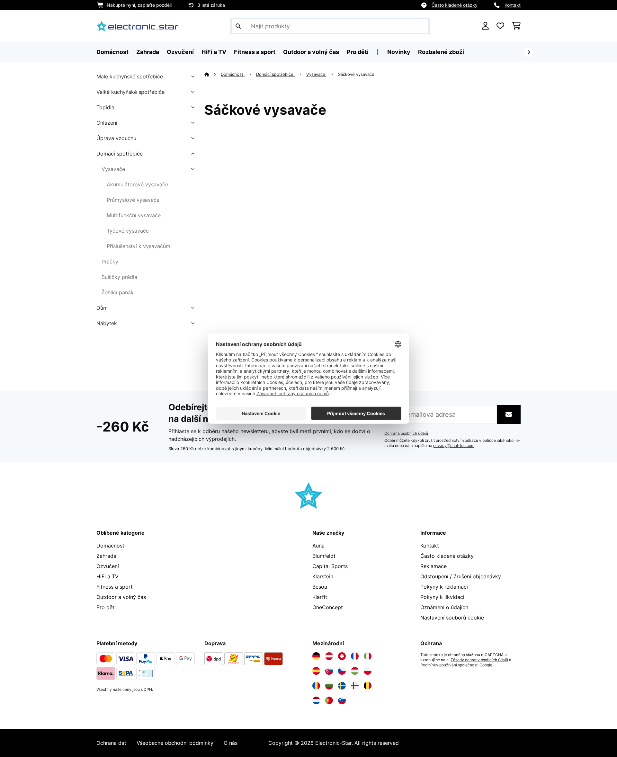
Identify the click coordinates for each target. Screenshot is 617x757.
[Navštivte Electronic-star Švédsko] (342, 686)
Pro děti (106, 607)
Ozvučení (107, 566)
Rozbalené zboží (441, 52)
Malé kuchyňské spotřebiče (129, 76)
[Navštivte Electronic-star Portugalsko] (329, 700)
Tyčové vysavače (128, 230)
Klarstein (322, 576)
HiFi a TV (107, 576)
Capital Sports (330, 566)
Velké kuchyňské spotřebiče (130, 92)
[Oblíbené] (500, 26)
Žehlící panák (118, 292)
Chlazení (106, 123)
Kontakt (513, 5)
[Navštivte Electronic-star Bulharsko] (329, 686)
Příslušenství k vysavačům (138, 246)
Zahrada (106, 556)
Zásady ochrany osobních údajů (479, 660)
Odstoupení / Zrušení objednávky (460, 576)
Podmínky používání (438, 665)
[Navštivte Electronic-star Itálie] (367, 656)
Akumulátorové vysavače (137, 184)
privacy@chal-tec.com (453, 445)
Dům (102, 308)
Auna (318, 545)
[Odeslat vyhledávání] (238, 26)
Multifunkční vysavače (134, 215)
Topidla (105, 107)
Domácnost (233, 74)
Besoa (319, 586)
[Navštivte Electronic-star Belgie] (367, 686)
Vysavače (113, 169)
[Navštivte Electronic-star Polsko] (367, 671)
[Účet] (485, 26)
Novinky (398, 52)
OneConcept (327, 607)
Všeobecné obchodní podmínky (175, 743)
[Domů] (212, 74)
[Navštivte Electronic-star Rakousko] (329, 656)
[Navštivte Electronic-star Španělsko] (316, 671)
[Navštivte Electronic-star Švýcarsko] (342, 656)
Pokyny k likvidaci (442, 597)
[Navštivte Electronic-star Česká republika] (342, 671)
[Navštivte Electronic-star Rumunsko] (316, 686)
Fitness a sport (114, 586)
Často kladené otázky (455, 5)
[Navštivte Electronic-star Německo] (316, 656)
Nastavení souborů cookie (452, 617)
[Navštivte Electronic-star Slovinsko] (342, 700)
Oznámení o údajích (444, 607)
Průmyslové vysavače (133, 200)
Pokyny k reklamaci (444, 586)
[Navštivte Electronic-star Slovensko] (329, 671)
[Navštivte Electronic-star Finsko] (355, 686)
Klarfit (319, 597)
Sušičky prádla (119, 277)
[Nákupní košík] (516, 26)
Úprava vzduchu (116, 138)
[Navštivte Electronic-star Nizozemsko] (316, 700)
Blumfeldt (323, 556)
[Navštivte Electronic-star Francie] (355, 656)
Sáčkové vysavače (357, 74)
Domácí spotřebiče (119, 153)
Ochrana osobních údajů (406, 433)
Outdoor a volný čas (121, 597)
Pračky (110, 261)
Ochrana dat (111, 743)
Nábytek (106, 323)
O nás (230, 743)
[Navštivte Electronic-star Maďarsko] (355, 671)
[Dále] (528, 52)
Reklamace (433, 566)
